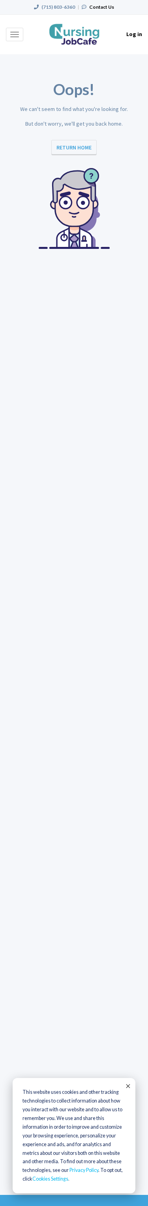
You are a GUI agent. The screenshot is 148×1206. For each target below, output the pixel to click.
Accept (127, 1086)
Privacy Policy (83, 1170)
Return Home (74, 147)
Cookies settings (50, 1179)
